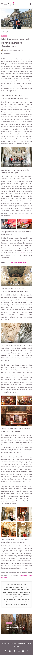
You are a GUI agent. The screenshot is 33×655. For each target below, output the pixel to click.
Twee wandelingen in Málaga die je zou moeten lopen (15, 627)
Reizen (9, 32)
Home (4, 32)
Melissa (6, 50)
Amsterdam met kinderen (17, 262)
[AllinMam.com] (12, 4)
